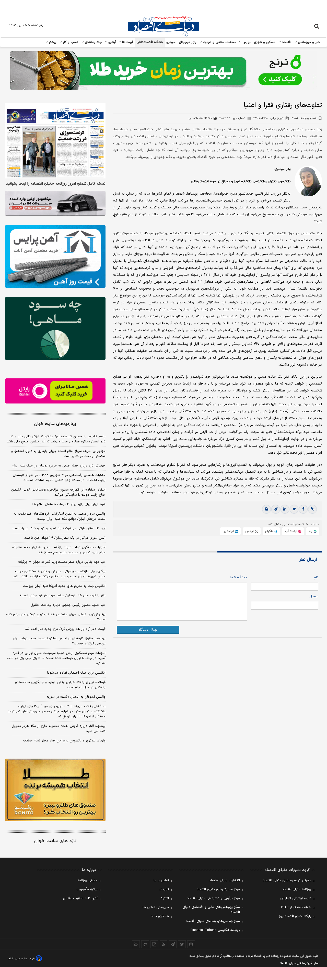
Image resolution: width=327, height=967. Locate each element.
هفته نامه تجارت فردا (296, 907)
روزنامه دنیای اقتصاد (296, 889)
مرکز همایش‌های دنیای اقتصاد (218, 889)
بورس (246, 42)
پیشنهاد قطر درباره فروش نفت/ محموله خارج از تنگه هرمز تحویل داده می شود (59, 729)
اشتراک (164, 898)
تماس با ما (161, 880)
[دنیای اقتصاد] (163, 26)
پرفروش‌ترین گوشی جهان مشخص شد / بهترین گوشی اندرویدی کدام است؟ (56, 617)
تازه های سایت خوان (55, 841)
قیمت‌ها (127, 42)
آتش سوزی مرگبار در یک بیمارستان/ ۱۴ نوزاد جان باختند (65, 537)
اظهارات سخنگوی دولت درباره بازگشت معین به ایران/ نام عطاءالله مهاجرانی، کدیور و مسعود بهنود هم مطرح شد (59, 550)
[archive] (136, 944)
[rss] (163, 944)
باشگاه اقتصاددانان (149, 42)
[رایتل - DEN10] (55, 390)
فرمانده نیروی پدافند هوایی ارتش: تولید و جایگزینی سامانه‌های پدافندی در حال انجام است (60, 685)
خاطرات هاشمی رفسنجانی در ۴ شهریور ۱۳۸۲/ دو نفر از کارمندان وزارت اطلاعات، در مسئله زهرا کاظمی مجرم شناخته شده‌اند (59, 478)
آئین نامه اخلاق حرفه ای (80, 898)
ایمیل (313, 596)
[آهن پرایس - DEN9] (55, 256)
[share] (154, 944)
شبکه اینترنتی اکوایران (295, 898)
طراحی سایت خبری (24, 959)
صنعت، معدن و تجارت (219, 42)
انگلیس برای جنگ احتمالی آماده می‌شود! (76, 672)
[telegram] (276, 509)
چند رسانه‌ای (93, 42)
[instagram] (191, 944)
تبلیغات (164, 889)
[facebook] (303, 509)
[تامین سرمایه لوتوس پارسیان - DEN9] (55, 328)
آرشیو (111, 42)
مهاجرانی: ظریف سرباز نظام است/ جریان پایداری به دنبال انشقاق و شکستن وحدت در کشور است (58, 454)
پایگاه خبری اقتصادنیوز (295, 916)
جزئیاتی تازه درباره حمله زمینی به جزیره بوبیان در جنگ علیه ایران (59, 465)
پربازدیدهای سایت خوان (55, 424)
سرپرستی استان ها (156, 907)
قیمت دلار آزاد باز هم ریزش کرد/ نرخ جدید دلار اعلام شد (65, 629)
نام (316, 577)
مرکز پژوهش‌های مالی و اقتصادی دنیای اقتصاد (211, 910)
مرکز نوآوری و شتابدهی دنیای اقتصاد (213, 898)
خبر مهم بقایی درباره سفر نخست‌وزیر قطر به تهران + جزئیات (62, 562)
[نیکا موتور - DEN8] (55, 203)
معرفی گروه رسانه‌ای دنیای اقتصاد (287, 880)
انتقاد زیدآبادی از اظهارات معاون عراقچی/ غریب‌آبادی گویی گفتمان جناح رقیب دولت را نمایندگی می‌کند (58, 492)
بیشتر (52, 42)
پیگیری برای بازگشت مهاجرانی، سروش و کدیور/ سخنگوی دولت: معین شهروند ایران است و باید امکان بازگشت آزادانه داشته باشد (59, 574)
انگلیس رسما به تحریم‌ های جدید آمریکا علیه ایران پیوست (64, 586)
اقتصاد (286, 42)
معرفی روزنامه (87, 880)
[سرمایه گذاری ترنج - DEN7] (163, 70)
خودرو (171, 42)
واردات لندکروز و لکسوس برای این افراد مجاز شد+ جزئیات (64, 740)
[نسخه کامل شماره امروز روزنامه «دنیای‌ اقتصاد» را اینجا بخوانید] (55, 140)
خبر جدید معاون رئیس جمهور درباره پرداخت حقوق (68, 605)
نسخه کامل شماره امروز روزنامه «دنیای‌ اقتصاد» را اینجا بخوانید (56, 184)
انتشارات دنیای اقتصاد (224, 880)
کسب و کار (70, 42)
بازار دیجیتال (187, 42)
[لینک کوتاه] (312, 509)
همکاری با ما (160, 916)
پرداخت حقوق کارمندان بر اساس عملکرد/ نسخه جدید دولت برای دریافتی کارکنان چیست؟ (59, 641)
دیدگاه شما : (237, 577)
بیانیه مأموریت (87, 889)
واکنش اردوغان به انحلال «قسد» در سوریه (76, 696)
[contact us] (145, 944)
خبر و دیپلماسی (308, 42)
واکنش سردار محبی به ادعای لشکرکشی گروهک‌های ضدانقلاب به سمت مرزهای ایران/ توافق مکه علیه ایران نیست (60, 516)
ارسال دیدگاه (148, 629)
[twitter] (294, 509)
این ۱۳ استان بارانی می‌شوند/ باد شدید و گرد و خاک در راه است (59, 528)
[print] (266, 509)
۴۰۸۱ (303, 118)
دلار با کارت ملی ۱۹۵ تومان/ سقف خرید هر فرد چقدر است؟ (63, 595)
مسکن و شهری (265, 42)
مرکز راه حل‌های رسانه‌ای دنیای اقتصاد (213, 921)
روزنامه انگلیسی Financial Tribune (215, 930)
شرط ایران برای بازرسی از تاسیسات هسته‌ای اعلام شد (68, 504)
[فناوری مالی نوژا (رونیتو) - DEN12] (55, 790)
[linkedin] (285, 509)
